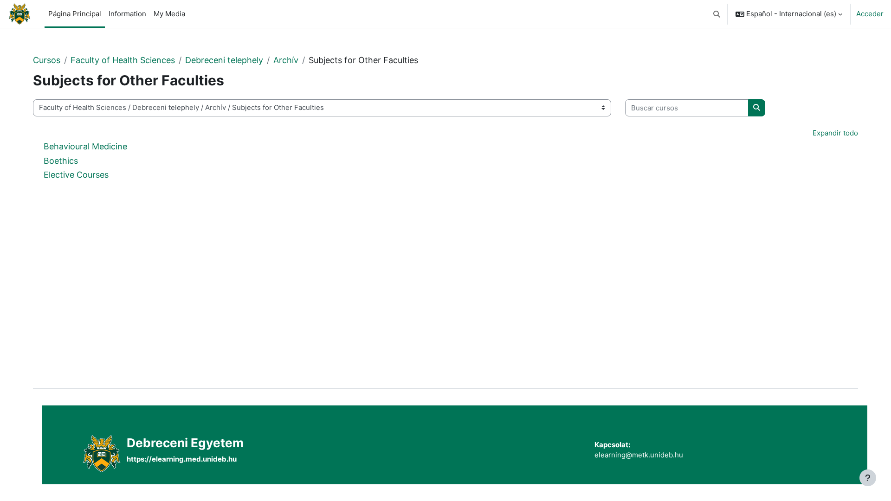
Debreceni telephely (224, 60)
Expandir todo (835, 132)
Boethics (61, 161)
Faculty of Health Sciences (123, 60)
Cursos (46, 60)
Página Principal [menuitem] (74, 13)
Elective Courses (76, 175)
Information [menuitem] (127, 13)
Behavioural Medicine (85, 146)
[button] (717, 14)
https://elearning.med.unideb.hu (182, 459)
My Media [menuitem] (169, 13)
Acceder (870, 13)
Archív (285, 60)
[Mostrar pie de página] (867, 477)
